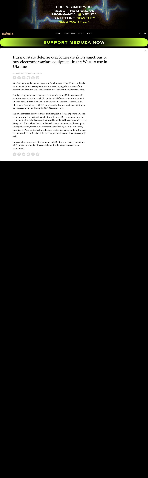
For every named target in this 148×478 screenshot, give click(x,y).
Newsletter (69, 34)
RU (145, 34)
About (81, 34)
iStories (39, 73)
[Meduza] (7, 33)
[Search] (140, 33)
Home (58, 34)
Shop (89, 34)
